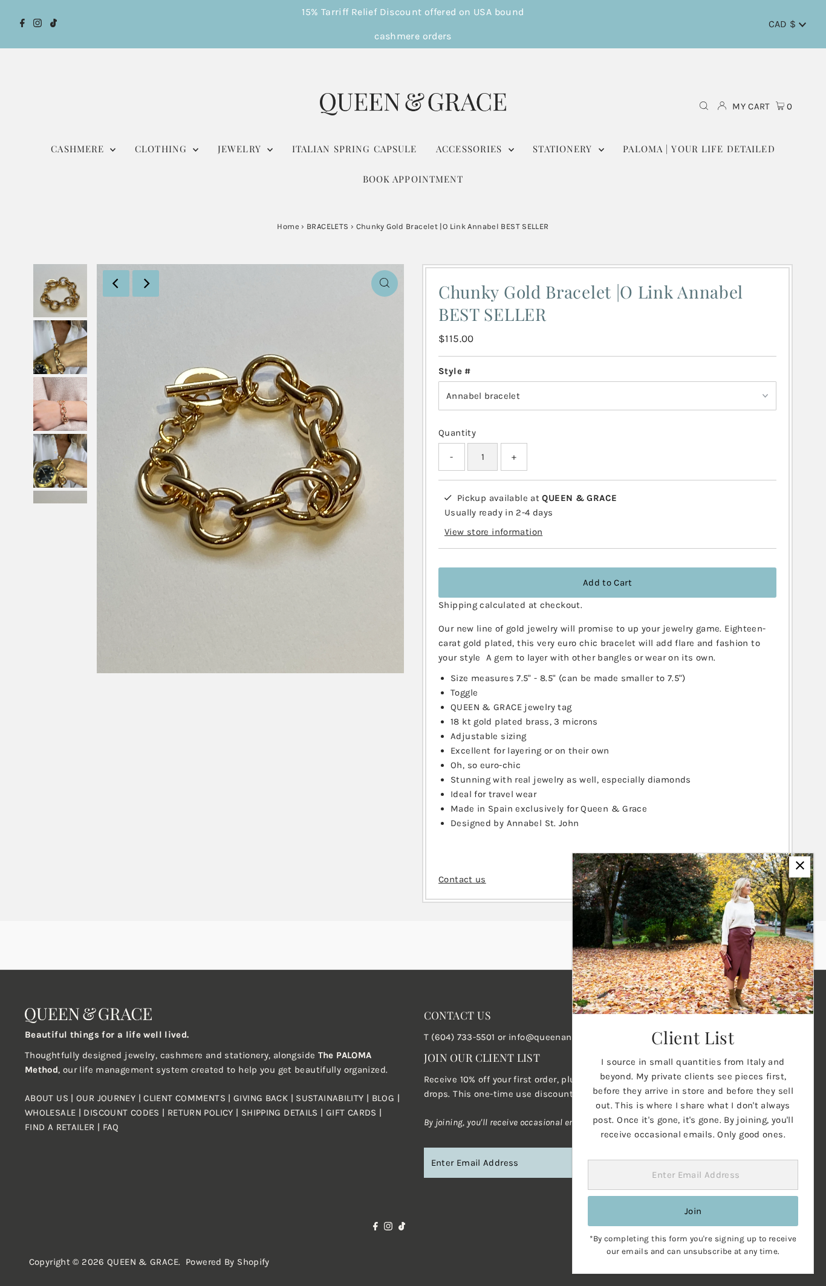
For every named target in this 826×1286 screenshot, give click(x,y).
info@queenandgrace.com (565, 1037)
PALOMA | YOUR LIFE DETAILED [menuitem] (699, 149)
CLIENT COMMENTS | (188, 1098)
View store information (493, 531)
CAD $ (784, 24)
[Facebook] (22, 24)
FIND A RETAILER (60, 1127)
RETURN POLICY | (204, 1112)
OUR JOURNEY (107, 1098)
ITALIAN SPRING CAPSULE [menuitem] (354, 149)
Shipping (457, 604)
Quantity (457, 432)
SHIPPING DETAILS (279, 1112)
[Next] (145, 283)
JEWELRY (241, 149)
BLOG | (386, 1098)
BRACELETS (327, 226)
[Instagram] (37, 24)
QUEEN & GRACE (142, 1261)
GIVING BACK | (264, 1098)
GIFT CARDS (351, 1112)
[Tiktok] (53, 24)
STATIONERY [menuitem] (564, 149)
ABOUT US (46, 1098)
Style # (454, 371)
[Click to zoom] (384, 283)
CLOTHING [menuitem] (162, 149)
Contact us (462, 879)
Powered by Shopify (228, 1261)
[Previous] (116, 283)
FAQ (111, 1127)
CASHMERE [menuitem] (79, 149)
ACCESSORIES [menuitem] (471, 149)
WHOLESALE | (54, 1112)
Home (288, 226)
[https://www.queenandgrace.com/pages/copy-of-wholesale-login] (165, 1112)
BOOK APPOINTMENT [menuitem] (413, 179)
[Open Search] (704, 107)
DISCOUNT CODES (121, 1112)
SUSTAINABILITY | (333, 1098)
